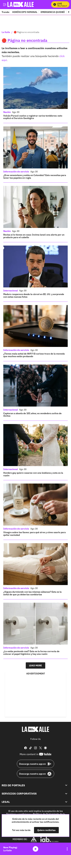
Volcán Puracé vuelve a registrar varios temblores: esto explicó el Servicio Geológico (32, 117)
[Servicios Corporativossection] (66, 793)
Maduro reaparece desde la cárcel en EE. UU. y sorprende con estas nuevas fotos (33, 295)
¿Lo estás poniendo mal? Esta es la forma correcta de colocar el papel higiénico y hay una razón (31, 652)
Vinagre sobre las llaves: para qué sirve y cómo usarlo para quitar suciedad (34, 533)
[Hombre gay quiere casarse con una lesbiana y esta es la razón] (35, 445)
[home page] (35, 729)
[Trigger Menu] (4, 4)
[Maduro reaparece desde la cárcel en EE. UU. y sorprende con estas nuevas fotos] (35, 267)
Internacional (10, 290)
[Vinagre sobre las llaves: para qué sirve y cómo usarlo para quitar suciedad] (35, 505)
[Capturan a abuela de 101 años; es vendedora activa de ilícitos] (35, 386)
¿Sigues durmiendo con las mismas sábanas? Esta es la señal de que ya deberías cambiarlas (32, 593)
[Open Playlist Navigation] (67, 849)
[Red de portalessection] (66, 785)
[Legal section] (66, 801)
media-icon (35, 849)
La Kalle (6, 32)
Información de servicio (16, 171)
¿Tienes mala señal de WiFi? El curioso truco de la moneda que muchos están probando (34, 355)
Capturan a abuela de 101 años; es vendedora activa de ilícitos (32, 414)
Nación (7, 112)
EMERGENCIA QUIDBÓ (53, 12)
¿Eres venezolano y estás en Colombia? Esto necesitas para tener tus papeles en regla (34, 176)
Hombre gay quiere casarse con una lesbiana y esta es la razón (33, 474)
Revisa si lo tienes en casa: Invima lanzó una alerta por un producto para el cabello (33, 236)
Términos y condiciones (18, 813)
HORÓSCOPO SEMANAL (24, 12)
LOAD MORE (35, 665)
